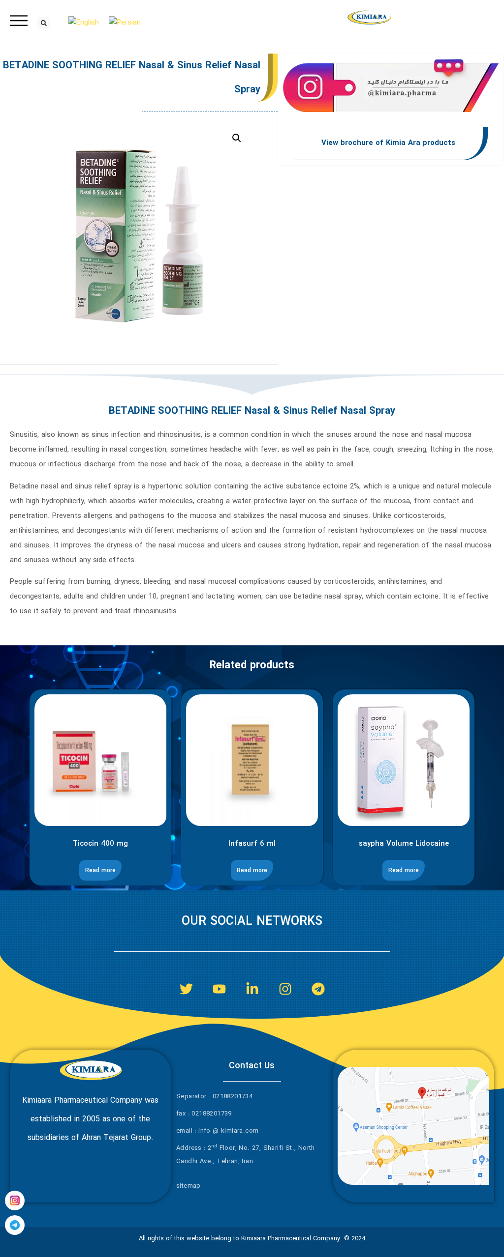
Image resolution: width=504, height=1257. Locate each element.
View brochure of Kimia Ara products (388, 143)
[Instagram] (285, 989)
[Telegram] (318, 989)
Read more (100, 870)
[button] (43, 23)
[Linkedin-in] (252, 989)
